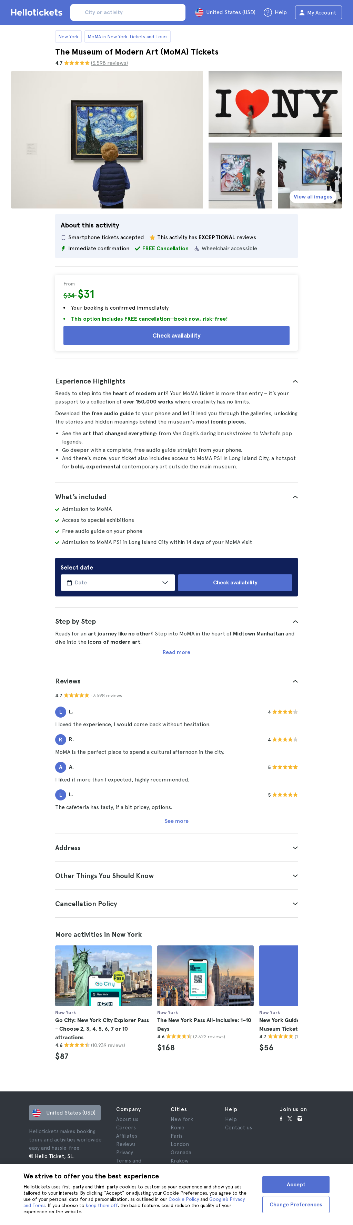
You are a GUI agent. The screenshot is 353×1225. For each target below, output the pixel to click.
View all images (313, 196)
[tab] (176, 381)
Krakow (180, 1161)
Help (231, 1119)
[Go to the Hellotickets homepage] (38, 12)
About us (127, 1119)
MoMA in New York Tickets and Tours (128, 36)
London (180, 1144)
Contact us (238, 1128)
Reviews (125, 1144)
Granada (181, 1152)
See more (177, 821)
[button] (176, 381)
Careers (126, 1128)
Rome (177, 1128)
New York (68, 36)
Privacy (124, 1152)
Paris (176, 1136)
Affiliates (126, 1136)
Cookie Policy (184, 1199)
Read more (176, 652)
